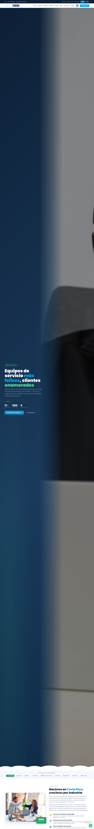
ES (82, 1)
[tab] (7, 401)
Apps (61, 5)
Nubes (56, 5)
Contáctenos (84, 5)
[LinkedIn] (77, 6)
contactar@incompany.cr (21, 1)
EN (87, 1)
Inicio (35, 5)
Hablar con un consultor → (14, 412)
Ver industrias (31, 412)
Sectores (46, 5)
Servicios (51, 5)
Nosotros (40, 5)
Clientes (73, 5)
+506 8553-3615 (11, 1)
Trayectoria (66, 5)
